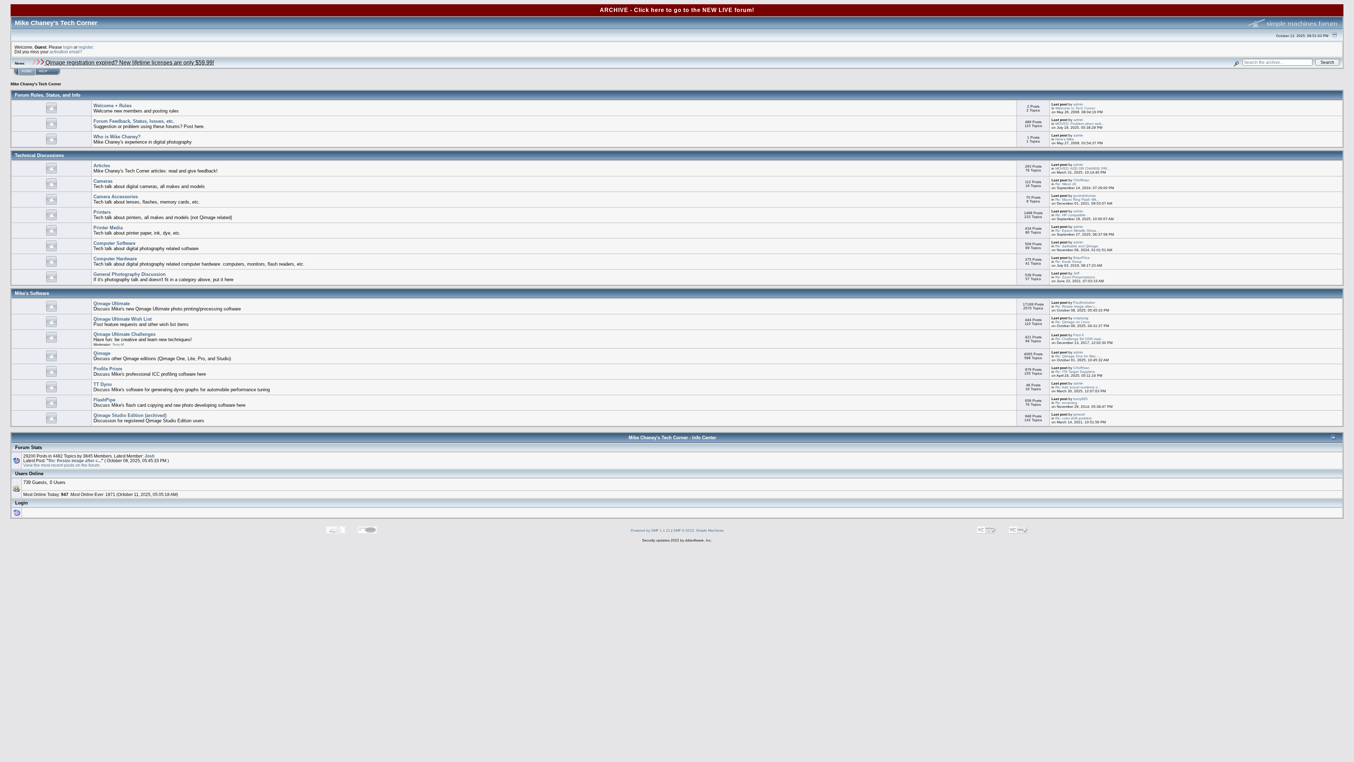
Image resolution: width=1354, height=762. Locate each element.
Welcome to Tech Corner (1075, 108)
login (68, 47)
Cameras (102, 181)
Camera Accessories (115, 196)
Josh (149, 456)
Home (27, 71)
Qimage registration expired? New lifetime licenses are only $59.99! (129, 63)
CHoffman (1081, 180)
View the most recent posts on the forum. (61, 465)
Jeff (1076, 273)
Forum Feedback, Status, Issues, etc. (133, 121)
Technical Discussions (39, 155)
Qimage (101, 353)
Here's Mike (1064, 139)
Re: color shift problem (1073, 418)
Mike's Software (32, 293)
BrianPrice (1081, 258)
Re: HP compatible (1070, 215)
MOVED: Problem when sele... (1080, 124)
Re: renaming (1066, 403)
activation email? (66, 51)
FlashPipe (104, 400)
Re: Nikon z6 (1065, 184)
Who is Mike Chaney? (117, 136)
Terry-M (118, 344)
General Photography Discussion (129, 274)
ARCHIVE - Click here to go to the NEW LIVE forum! (677, 10)
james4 (1079, 414)
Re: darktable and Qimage (1076, 246)
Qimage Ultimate (111, 303)
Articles (101, 165)
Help (43, 71)
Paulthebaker (1084, 302)
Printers (102, 212)
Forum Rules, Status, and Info (47, 95)
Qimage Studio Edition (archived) (129, 415)
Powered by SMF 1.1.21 (650, 530)
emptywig (1080, 318)
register (86, 47)
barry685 (1080, 399)
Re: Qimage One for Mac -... (1078, 356)
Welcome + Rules (112, 105)
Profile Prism (107, 368)
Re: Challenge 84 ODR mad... (1079, 339)
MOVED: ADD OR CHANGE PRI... (1082, 168)
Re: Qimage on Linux (1072, 322)
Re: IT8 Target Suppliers (1075, 372)
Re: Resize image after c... (1076, 306)
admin (1078, 104)
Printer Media (108, 227)
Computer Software (114, 243)
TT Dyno (102, 384)
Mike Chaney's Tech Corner (36, 84)
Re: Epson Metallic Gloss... (1077, 230)
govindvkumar (1084, 196)
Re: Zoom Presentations (1075, 277)
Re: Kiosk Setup (1068, 262)
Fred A (1078, 335)
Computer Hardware (115, 258)
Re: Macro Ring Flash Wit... (1077, 199)
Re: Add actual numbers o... (1078, 387)
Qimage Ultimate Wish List (122, 319)
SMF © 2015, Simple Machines (698, 530)
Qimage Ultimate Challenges (124, 334)
